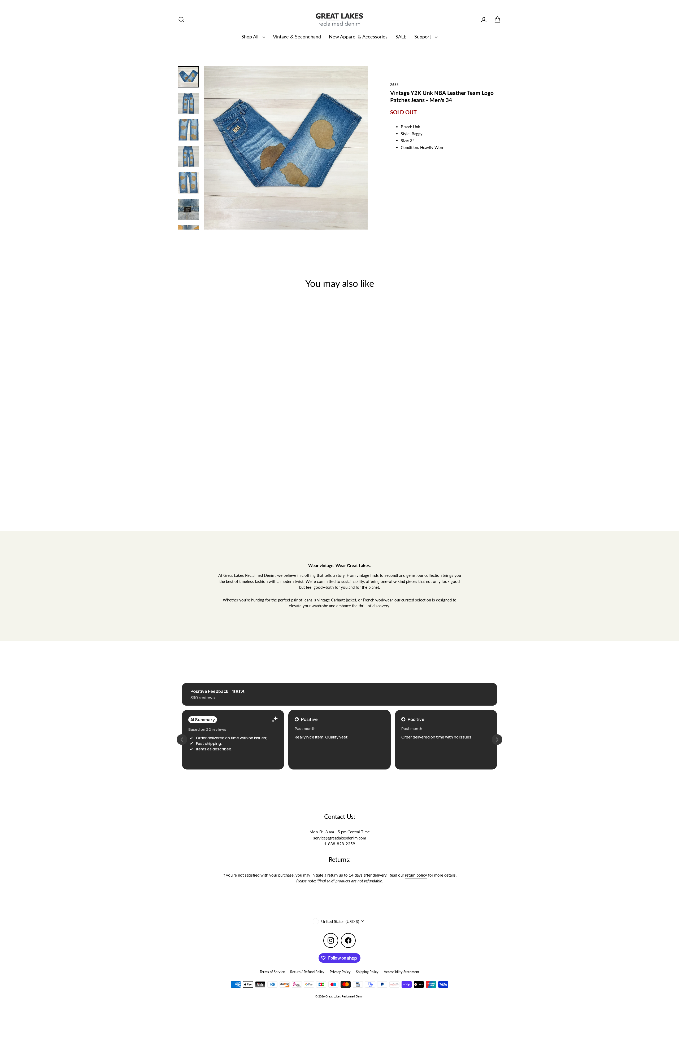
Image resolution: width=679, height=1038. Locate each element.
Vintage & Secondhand (297, 36)
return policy (416, 875)
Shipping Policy (367, 972)
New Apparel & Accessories (358, 36)
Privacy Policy (340, 972)
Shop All (250, 36)
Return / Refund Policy (307, 972)
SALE (400, 36)
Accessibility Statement (401, 972)
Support (423, 36)
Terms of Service (272, 972)
